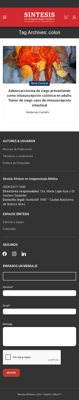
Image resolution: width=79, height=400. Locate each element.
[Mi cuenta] (74, 17)
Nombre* (8, 287)
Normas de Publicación (17, 149)
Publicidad (9, 229)
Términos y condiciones (18, 156)
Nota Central (39, 83)
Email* (6, 305)
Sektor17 (57, 394)
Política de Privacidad (16, 163)
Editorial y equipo (13, 222)
